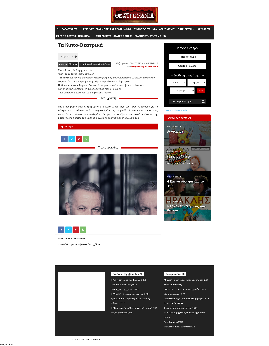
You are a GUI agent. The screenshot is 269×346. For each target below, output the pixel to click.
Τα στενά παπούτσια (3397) (124, 284)
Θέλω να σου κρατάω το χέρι (185, 183)
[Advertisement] (187, 242)
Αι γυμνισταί (176, 131)
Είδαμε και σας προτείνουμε (114, 29)
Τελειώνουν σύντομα (147, 35)
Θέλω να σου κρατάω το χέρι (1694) (181, 308)
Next (152, 184)
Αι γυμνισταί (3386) (173, 284)
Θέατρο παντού (122, 35)
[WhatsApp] (86, 139)
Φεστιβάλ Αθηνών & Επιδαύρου (95, 64)
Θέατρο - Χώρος (187, 66)
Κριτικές (88, 29)
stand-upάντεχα (179, 156)
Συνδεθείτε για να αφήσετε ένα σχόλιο (79, 244)
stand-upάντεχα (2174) (174, 293)
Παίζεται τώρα (187, 56)
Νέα (154, 29)
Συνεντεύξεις (142, 29)
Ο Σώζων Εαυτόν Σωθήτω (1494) (179, 326)
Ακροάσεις (204, 29)
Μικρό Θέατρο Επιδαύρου (144, 66)
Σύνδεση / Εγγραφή (64, 2)
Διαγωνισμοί (167, 29)
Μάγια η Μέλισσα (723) (121, 312)
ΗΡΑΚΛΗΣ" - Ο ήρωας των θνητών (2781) (130, 293)
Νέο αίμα (84, 35)
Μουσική (73, 64)
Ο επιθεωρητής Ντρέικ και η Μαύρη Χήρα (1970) (186, 298)
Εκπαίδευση (185, 29)
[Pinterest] (79, 139)
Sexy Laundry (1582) (173, 322)
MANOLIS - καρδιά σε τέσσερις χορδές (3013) (185, 289)
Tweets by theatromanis (175, 110)
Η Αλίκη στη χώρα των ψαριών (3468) (128, 279)
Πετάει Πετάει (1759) (173, 303)
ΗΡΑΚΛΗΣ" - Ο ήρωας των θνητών (186, 208)
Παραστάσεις (69, 29)
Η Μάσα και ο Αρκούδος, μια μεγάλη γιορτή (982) (134, 308)
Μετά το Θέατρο (66, 35)
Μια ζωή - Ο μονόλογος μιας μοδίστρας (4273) (186, 279)
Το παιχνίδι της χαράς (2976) (125, 289)
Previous (63, 184)
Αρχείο (63, 64)
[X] (71, 139)
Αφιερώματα (103, 35)
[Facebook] (64, 139)
